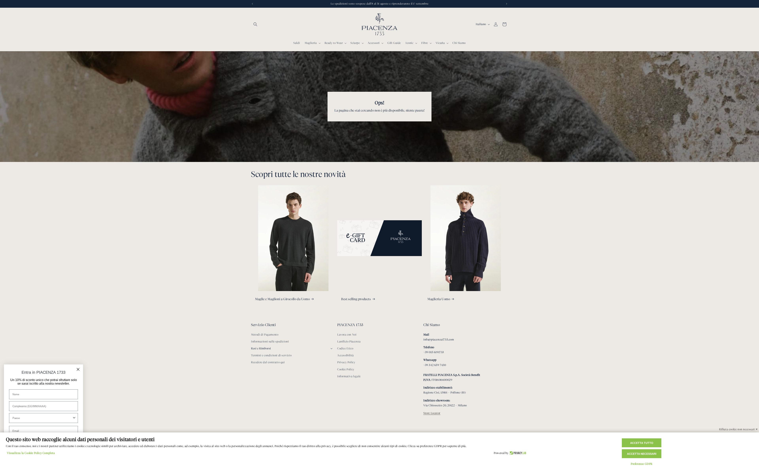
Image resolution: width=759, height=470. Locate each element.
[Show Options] (74, 418)
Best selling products (356, 299)
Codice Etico (345, 348)
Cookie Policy (345, 369)
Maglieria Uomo (438, 299)
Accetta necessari (641, 453)
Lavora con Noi (346, 334)
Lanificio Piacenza (349, 341)
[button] (255, 24)
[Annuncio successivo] (506, 4)
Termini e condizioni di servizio (271, 355)
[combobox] (42, 418)
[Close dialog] (78, 369)
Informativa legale (349, 376)
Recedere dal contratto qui (268, 362)
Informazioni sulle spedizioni (270, 341)
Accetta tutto (641, 442)
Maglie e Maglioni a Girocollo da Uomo (282, 299)
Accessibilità (345, 355)
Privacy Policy (346, 362)
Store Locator (431, 413)
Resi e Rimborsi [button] (261, 348)
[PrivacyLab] (517, 453)
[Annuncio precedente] (252, 4)
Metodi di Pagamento (264, 334)
